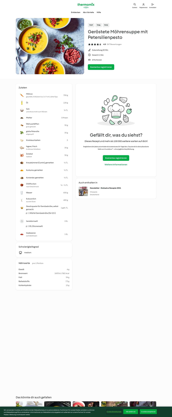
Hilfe (99, 12)
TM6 (99, 25)
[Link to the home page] (86, 5)
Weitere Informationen (116, 164)
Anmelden (152, 7)
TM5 (106, 25)
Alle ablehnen (130, 411)
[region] (86, 412)
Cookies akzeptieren (148, 411)
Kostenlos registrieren (101, 67)
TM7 (91, 25)
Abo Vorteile (88, 12)
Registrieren (143, 7)
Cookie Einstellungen (114, 411)
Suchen (134, 7)
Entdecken (75, 12)
